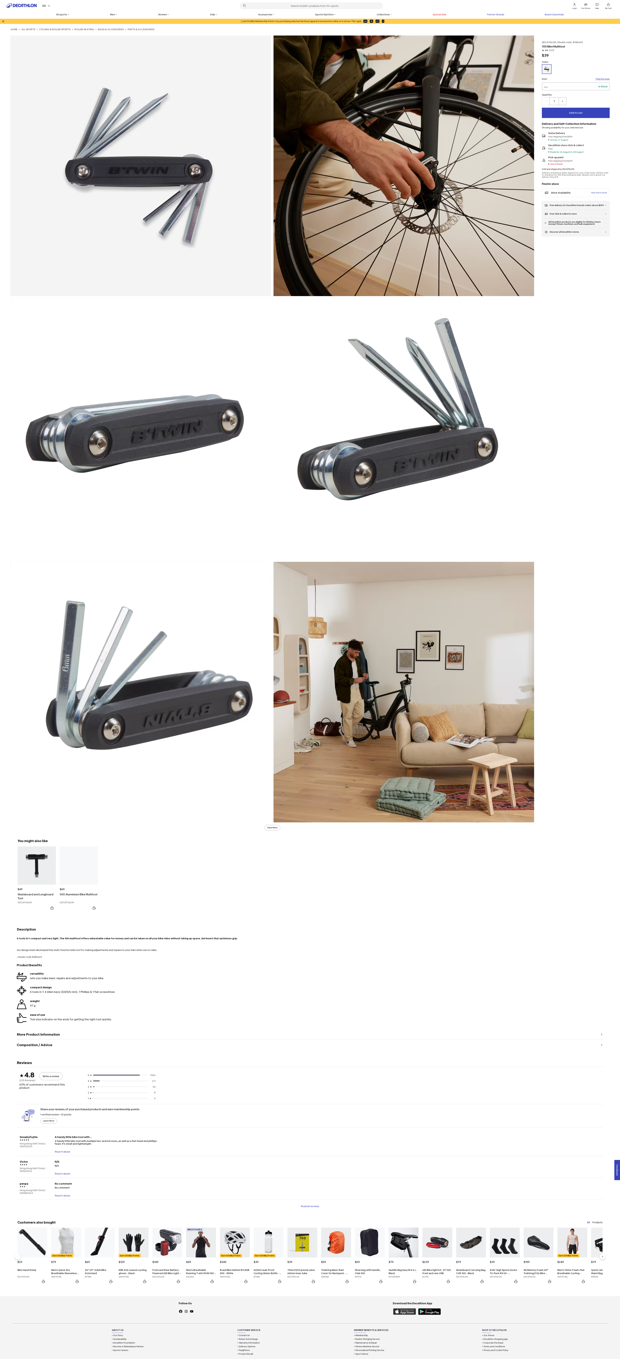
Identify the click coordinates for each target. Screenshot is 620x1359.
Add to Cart (576, 112)
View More (272, 827)
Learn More (48, 1121)
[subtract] (546, 101)
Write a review (51, 1076)
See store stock (599, 192)
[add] (562, 101)
